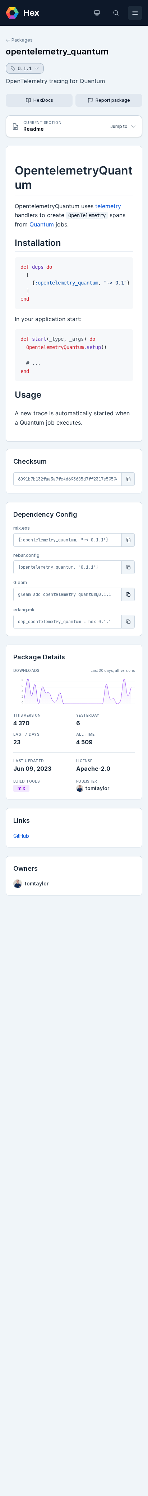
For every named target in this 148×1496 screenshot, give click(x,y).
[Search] (116, 13)
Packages (22, 40)
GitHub (21, 836)
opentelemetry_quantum (57, 51)
